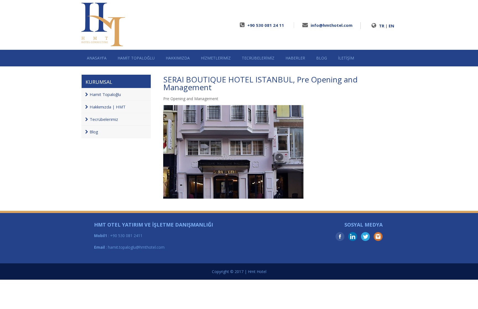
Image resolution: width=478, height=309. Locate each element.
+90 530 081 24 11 (265, 25)
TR (381, 25)
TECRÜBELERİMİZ (258, 58)
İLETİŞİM (346, 58)
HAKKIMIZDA (178, 58)
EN (391, 25)
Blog (94, 131)
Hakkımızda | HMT (108, 107)
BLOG (321, 58)
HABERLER (295, 58)
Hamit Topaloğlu (105, 94)
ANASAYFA (96, 58)
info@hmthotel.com (331, 25)
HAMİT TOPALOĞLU (136, 58)
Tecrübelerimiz (104, 119)
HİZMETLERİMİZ (216, 58)
